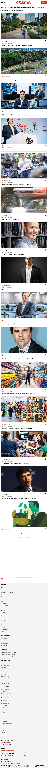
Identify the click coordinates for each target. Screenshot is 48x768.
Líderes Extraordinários (6, 678)
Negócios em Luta (4, 681)
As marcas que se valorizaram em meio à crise (14, 324)
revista (5, 700)
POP (2, 633)
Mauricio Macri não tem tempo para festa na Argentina (16, 184)
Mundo (2, 615)
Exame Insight (4, 603)
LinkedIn (3, 732)
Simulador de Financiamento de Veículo (9, 656)
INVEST (2, 7)
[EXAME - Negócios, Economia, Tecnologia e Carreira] (23, 2)
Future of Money (4, 629)
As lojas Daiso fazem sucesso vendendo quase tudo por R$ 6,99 (18, 393)
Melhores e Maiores (5, 689)
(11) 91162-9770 (7, 744)
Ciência (2, 631)
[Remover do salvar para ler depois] (45, 41)
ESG (33, 7)
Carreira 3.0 (5, 707)
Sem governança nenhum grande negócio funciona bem (16, 533)
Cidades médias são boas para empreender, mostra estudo (17, 80)
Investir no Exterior (5, 676)
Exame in (5, 705)
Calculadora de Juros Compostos (8, 654)
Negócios (7, 7)
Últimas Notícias (4, 590)
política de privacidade (26, 766)
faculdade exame (7, 697)
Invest (2, 608)
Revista (38, 7)
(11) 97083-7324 (7, 761)
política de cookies (17, 766)
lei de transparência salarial (39, 766)
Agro (4, 719)
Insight (11, 7)
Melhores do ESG (4, 691)
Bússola (2, 669)
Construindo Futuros (5, 672)
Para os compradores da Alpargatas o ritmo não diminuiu (17, 428)
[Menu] (2, 3)
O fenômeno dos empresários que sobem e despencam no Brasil (19, 498)
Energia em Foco (4, 674)
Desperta (5, 710)
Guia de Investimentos (5, 643)
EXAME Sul (3, 667)
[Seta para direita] (45, 7)
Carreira (3, 596)
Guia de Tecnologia (5, 641)
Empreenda (5, 721)
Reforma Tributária (5, 663)
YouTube (3, 730)
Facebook (3, 737)
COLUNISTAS (4, 612)
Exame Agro (3, 624)
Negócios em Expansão (6, 693)
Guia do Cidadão (4, 638)
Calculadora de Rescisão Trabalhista (8, 652)
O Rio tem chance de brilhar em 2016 (11, 149)
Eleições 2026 (17, 7)
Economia (3, 599)
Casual (2, 618)
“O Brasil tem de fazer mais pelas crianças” (13, 254)
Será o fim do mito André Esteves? (11, 219)
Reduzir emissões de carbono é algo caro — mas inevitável (17, 358)
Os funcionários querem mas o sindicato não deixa (15, 463)
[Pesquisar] (5, 3)
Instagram (3, 734)
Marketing (3, 620)
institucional (4, 765)
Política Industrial (5, 683)
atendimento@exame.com (7, 750)
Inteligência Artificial (26, 7)
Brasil (2, 594)
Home (2, 587)
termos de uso (10, 766)
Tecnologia (3, 627)
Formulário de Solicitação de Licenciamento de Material (14, 755)
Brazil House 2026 (5, 665)
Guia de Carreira (4, 645)
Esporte (2, 622)
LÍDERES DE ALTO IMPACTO (7, 592)
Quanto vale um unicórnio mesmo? (11, 289)
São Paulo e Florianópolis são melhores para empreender (17, 45)
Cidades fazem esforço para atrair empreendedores (15, 114)
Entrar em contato (5, 742)
